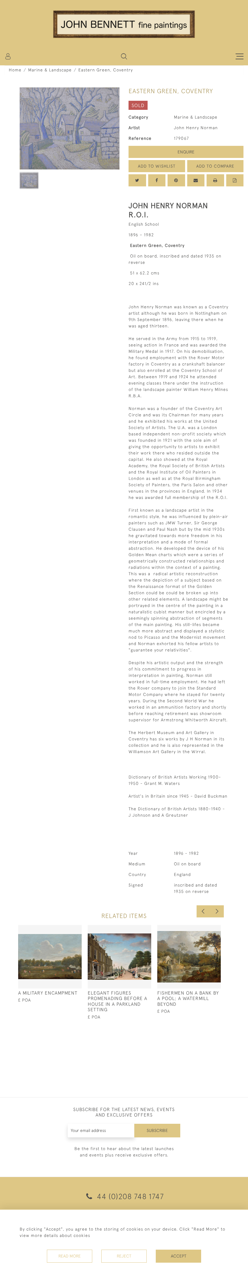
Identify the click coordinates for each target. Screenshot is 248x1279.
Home (15, 69)
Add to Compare (215, 166)
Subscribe (157, 1130)
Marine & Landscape (50, 69)
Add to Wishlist (156, 166)
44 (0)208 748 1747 (129, 1196)
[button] (124, 56)
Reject (124, 1256)
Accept (178, 1256)
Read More (69, 1256)
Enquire (186, 151)
